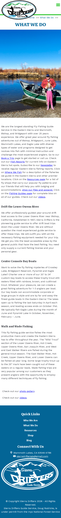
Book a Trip (7, 158)
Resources (30, 430)
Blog (29, 440)
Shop (30, 435)
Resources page (36, 179)
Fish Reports (18, 161)
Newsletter (47, 165)
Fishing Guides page (20, 193)
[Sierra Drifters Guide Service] (19, 18)
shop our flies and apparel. (37, 189)
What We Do (47, 17)
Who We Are (30, 420)
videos (41, 197)
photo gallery (27, 391)
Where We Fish (13, 172)
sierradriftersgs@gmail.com (32, 456)
